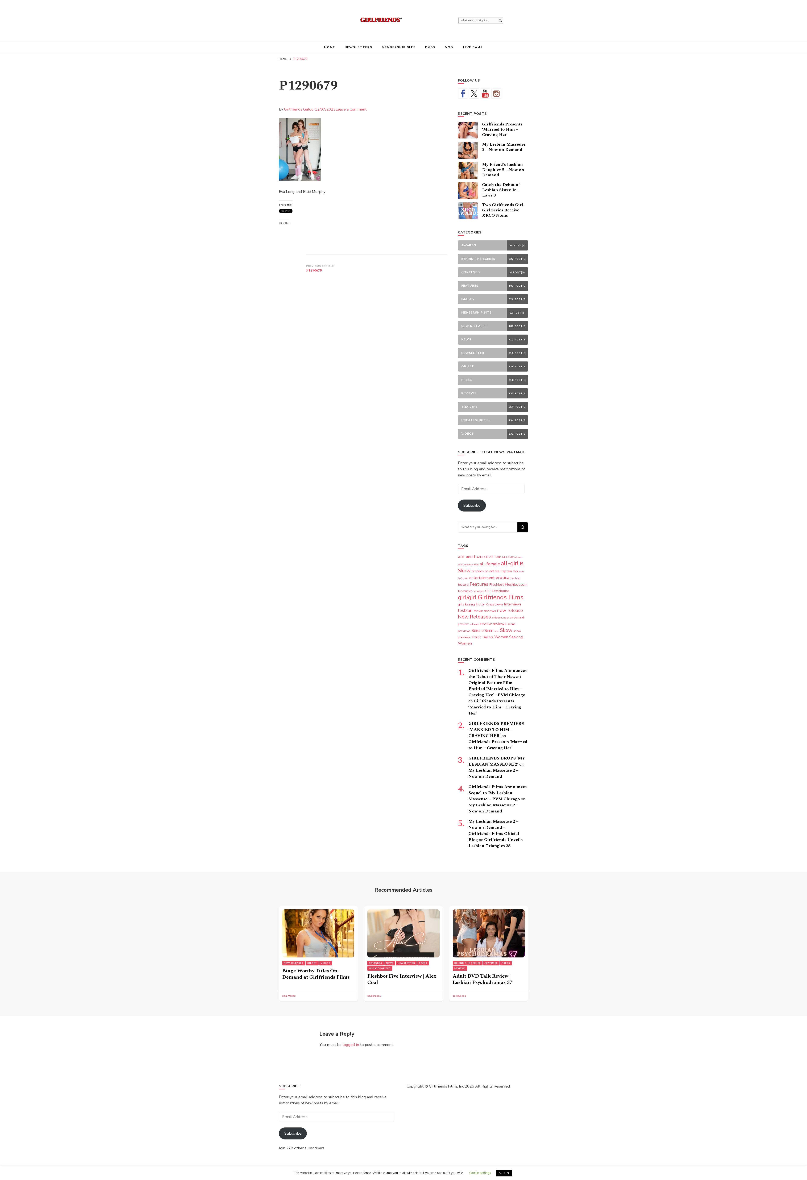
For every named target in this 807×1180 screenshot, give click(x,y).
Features (479, 584)
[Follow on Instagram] (496, 93)
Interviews (512, 604)
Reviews (460, 968)
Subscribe (471, 505)
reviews (499, 623)
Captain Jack (509, 571)
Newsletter (406, 963)
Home (329, 47)
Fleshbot (496, 584)
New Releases (474, 616)
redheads (474, 624)
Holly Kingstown (489, 604)
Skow (506, 630)
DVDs (430, 47)
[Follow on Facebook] (463, 93)
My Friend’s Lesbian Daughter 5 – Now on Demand (503, 169)
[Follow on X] (474, 93)
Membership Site (398, 47)
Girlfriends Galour (299, 109)
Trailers (487, 637)
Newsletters (358, 47)
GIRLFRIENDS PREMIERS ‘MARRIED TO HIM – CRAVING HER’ (496, 729)
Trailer (476, 637)
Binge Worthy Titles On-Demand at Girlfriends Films (316, 974)
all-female (490, 564)
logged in (351, 1044)
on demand (517, 618)
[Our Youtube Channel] (485, 93)
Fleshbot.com (516, 584)
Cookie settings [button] (480, 1173)
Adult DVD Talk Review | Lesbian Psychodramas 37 (482, 979)
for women (478, 591)
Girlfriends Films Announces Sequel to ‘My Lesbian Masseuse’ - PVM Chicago (497, 793)
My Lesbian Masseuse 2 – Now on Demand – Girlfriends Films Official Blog (493, 830)
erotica (502, 577)
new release (510, 610)
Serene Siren (482, 630)
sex (496, 631)
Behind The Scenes (467, 963)
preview (463, 624)
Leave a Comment (351, 109)
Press (423, 963)
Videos (325, 963)
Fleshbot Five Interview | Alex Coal (401, 979)
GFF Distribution (497, 591)
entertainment (482, 577)
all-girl (510, 563)
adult (470, 557)
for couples (465, 591)
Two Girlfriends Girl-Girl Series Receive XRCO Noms (503, 210)
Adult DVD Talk (488, 557)
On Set (312, 963)
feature (463, 584)
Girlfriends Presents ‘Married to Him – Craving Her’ (502, 129)
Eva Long (515, 578)
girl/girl (467, 597)
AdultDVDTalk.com (512, 557)
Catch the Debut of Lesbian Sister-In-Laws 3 (501, 190)
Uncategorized (380, 968)
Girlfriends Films (500, 597)
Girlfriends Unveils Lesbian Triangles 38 (495, 843)
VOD (449, 47)
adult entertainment (468, 564)
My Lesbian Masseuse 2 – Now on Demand (503, 147)
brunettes (492, 571)
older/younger (500, 617)
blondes (478, 571)
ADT (461, 557)
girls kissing (466, 604)
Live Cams (473, 47)
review (486, 623)
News (390, 963)
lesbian (465, 610)
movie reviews (485, 610)
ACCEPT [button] (504, 1173)
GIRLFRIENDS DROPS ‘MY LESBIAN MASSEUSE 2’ (496, 761)
